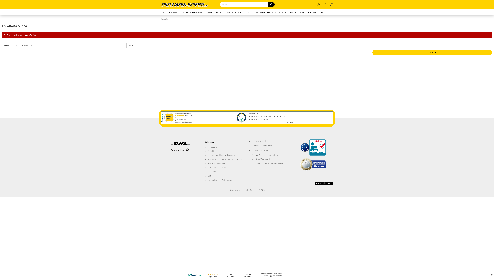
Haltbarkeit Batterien (216, 163)
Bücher (219, 12)
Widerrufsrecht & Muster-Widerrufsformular (225, 159)
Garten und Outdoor (192, 12)
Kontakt (211, 151)
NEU (322, 12)
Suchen (432, 52)
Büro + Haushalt (308, 12)
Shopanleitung (213, 172)
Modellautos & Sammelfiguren (271, 12)
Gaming (293, 12)
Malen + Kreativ (234, 12)
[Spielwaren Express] (186, 4)
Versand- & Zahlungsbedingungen (221, 155)
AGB (209, 176)
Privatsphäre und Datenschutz (220, 180)
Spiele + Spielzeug (169, 12)
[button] (319, 4)
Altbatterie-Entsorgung (217, 168)
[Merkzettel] (325, 4)
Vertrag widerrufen (324, 183)
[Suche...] (271, 4)
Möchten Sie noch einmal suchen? (18, 46)
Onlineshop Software (238, 190)
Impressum (212, 147)
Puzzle (209, 12)
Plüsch (249, 12)
